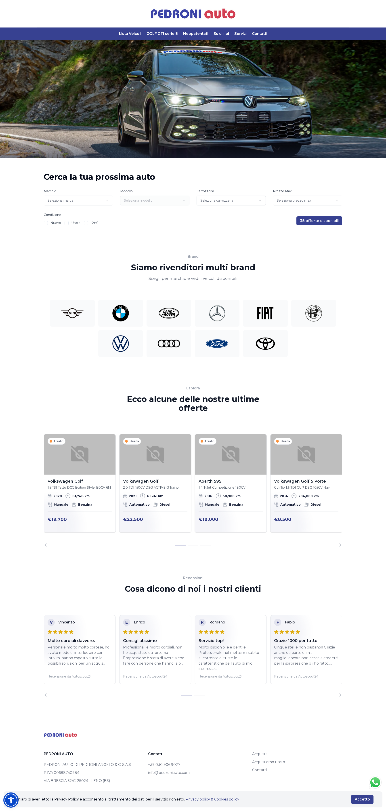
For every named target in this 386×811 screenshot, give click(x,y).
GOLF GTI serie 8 (162, 34)
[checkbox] (46, 223)
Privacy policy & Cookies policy (212, 799)
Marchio (50, 191)
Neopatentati (195, 34)
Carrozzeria (205, 191)
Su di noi (221, 34)
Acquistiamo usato (268, 762)
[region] (193, 490)
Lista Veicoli (130, 34)
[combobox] (78, 200)
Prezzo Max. (282, 191)
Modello (126, 191)
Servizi (240, 34)
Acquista (260, 754)
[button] (10, 800)
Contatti (259, 34)
